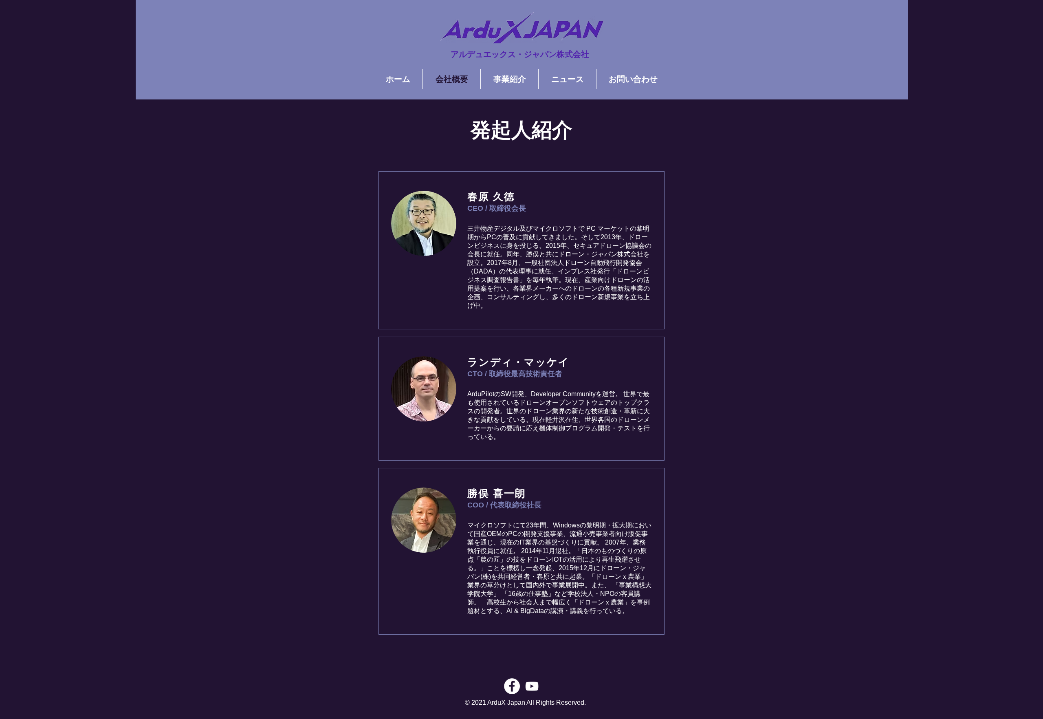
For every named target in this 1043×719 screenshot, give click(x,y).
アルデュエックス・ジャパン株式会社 (520, 54)
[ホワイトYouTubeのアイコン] (532, 686)
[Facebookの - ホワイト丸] (512, 686)
